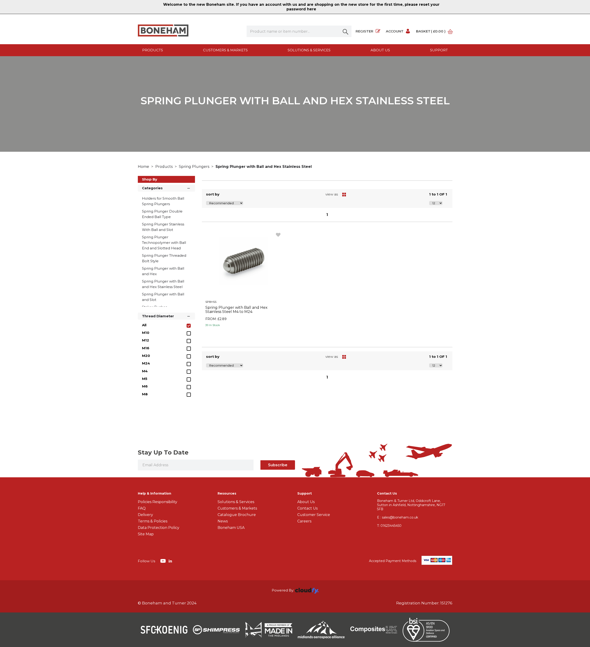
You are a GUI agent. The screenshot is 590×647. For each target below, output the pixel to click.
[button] (345, 31)
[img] (163, 560)
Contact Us (307, 508)
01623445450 (389, 526)
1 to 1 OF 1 (438, 194)
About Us (306, 502)
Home (144, 166)
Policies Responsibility (157, 502)
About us (380, 50)
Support (439, 50)
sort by (212, 194)
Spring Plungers (194, 166)
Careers (304, 521)
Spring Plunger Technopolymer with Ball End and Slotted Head (164, 242)
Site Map (146, 534)
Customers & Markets (225, 50)
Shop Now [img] (243, 335)
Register (364, 31)
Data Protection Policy (158, 527)
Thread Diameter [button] (158, 316)
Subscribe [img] (277, 465)
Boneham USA (231, 527)
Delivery (145, 515)
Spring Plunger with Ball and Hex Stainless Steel (263, 166)
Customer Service (313, 515)
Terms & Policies (152, 521)
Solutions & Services (309, 50)
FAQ (142, 508)
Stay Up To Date (163, 452)
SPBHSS (210, 301)
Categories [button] (152, 188)
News (223, 521)
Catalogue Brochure (237, 515)
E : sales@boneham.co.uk (397, 517)
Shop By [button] (149, 179)
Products (152, 50)
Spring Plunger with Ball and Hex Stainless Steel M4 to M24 (236, 309)
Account (395, 31)
